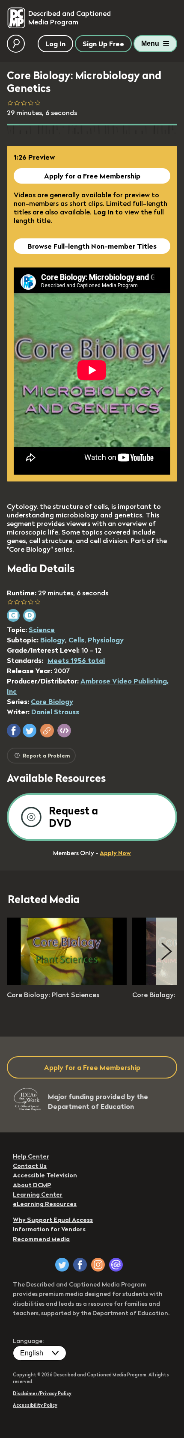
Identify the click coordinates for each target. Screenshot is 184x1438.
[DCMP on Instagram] (98, 1265)
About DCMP (32, 1185)
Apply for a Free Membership (92, 176)
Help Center (31, 1156)
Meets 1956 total (76, 660)
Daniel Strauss (55, 711)
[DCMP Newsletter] (116, 1265)
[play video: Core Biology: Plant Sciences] (67, 982)
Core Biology (52, 701)
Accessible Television (45, 1175)
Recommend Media (41, 1239)
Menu (150, 43)
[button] (14, 730)
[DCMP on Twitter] (62, 1265)
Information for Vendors (49, 1229)
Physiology (106, 640)
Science (42, 629)
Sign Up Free (103, 43)
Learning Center (37, 1194)
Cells (76, 640)
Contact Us (30, 1166)
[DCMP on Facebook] (80, 1265)
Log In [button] (55, 43)
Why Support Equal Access (53, 1220)
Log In (103, 212)
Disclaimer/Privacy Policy (42, 1393)
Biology (52, 640)
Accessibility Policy (35, 1405)
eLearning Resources (45, 1204)
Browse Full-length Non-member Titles (92, 246)
